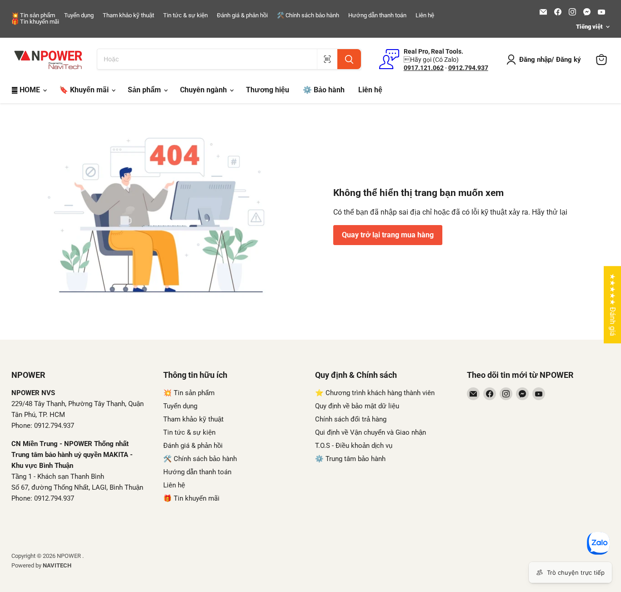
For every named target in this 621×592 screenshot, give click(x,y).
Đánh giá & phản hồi (242, 15)
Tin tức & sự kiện (185, 15)
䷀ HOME (26, 89)
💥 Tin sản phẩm (33, 15)
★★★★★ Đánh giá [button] (612, 304)
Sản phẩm (145, 89)
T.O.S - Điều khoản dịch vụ (353, 445)
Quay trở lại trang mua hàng (388, 235)
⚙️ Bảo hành (324, 89)
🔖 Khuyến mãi (84, 89)
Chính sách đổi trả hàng (350, 419)
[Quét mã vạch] (327, 59)
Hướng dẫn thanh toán (377, 15)
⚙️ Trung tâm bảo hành (350, 459)
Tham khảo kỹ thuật (128, 15)
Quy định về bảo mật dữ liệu (357, 406)
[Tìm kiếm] (349, 59)
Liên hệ (425, 15)
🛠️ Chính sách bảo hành (308, 15)
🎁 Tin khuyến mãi (35, 22)
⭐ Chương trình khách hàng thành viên (375, 393)
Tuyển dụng (79, 15)
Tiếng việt (589, 26)
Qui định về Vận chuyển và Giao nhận (370, 432)
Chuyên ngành (204, 89)
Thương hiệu (267, 89)
